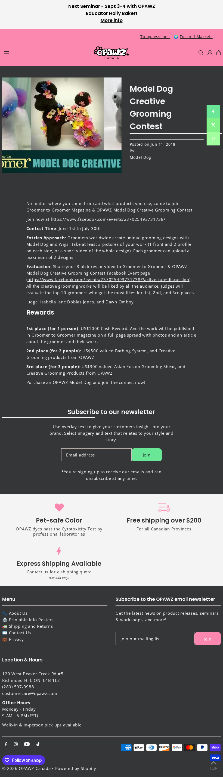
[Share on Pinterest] (213, 138)
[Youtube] (27, 744)
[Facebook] (6, 744)
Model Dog (140, 157)
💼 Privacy (13, 639)
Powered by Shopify (76, 768)
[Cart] (218, 52)
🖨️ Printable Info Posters (28, 619)
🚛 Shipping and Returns (27, 626)
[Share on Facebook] (213, 111)
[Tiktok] (37, 744)
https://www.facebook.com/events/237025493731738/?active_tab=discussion (108, 279)
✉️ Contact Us (16, 632)
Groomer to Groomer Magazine (58, 210)
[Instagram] (16, 744)
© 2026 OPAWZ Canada (26, 768)
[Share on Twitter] (213, 125)
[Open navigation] (45, 52)
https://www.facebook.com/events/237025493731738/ (108, 219)
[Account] (209, 52)
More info (112, 20)
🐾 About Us (15, 613)
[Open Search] (201, 52)
